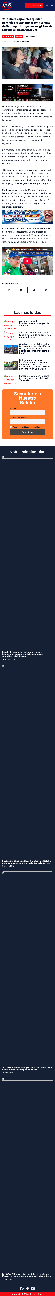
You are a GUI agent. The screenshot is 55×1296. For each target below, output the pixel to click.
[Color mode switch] (47, 5)
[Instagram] (33, 1292)
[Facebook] (8, 293)
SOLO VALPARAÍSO (34, 5)
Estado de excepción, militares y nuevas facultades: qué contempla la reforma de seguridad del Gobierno (22, 658)
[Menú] (52, 5)
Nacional (19, 36)
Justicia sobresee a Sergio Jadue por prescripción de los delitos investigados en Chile (27, 1072)
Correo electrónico (18, 421)
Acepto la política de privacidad (26, 431)
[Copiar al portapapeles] (46, 293)
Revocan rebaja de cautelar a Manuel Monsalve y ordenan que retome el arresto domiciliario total (26, 865)
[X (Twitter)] (21, 293)
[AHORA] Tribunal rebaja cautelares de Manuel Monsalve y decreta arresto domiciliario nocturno (27, 1278)
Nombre (13, 412)
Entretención (8, 36)
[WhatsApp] (34, 293)
